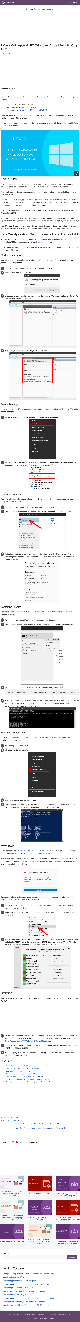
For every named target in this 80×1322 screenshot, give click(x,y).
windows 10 (7, 1120)
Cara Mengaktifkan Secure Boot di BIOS (21, 1074)
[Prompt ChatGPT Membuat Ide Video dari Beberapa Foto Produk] (40, 1235)
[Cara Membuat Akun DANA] (40, 1189)
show (13, 88)
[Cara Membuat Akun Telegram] (12, 1237)
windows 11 (17, 1120)
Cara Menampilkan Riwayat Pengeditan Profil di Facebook (26, 1305)
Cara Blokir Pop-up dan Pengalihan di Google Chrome (68, 1218)
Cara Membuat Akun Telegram (12, 1241)
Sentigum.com (39, 9)
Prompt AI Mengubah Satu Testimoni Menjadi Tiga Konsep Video (12, 1194)
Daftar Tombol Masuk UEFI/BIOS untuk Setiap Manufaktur (27, 1041)
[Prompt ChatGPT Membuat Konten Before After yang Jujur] (12, 1212)
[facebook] (9, 1142)
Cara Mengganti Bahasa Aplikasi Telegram (67, 1195)
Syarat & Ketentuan (39, 1315)
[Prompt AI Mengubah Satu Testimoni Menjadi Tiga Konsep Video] (12, 1188)
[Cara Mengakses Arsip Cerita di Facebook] (40, 1213)
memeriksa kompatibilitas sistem (31, 851)
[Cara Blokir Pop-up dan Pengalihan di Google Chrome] (68, 1213)
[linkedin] (21, 1142)
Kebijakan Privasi (23, 1315)
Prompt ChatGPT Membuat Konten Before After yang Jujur (12, 1218)
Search (6, 1253)
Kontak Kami (62, 1315)
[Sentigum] (7, 2)
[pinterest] (17, 1142)
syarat (31, 97)
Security (50, 9)
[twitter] (13, 1142)
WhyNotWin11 (18, 905)
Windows (14, 1117)
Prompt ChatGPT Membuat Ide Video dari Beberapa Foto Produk (40, 1241)
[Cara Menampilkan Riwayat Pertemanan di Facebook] (68, 1237)
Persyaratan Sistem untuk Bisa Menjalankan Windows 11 (27, 1079)
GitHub (24, 908)
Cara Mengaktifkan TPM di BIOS (18, 1071)
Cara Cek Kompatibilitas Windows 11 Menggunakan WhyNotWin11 (41, 1128)
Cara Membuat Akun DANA (40, 1194)
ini (74, 804)
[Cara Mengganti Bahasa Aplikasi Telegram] (68, 1189)
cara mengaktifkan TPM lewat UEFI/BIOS (31, 110)
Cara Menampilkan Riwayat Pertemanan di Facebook (68, 1242)
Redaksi (72, 1315)
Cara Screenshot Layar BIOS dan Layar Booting (24, 1077)
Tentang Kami (10, 1315)
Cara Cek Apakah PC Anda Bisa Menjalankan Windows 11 (28, 1082)
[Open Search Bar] (68, 2)
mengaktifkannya (44, 242)
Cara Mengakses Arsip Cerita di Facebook (40, 1218)
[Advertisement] (40, 28)
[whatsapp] (25, 1142)
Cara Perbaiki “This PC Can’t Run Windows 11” (24, 1068)
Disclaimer (52, 1315)
